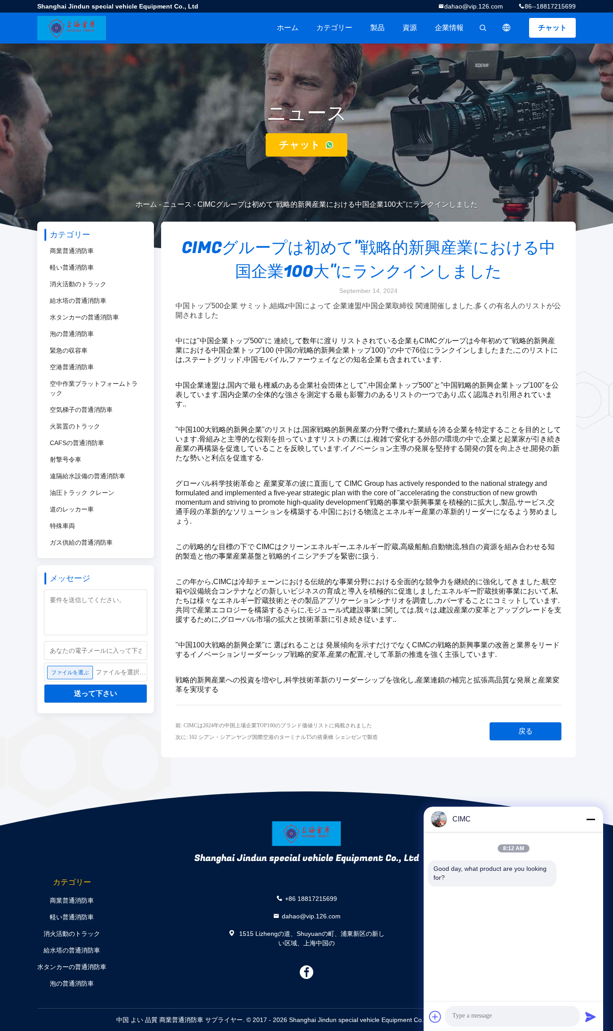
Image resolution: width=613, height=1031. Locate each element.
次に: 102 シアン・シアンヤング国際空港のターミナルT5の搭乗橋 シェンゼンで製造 (276, 737)
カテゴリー (334, 27)
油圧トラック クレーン (82, 492)
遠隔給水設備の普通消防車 (87, 476)
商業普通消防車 (72, 250)
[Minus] (590, 819)
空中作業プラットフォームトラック (94, 388)
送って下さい (95, 693)
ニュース (177, 204)
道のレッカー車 (72, 509)
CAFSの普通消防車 (77, 442)
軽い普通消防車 (72, 267)
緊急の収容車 (69, 350)
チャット (552, 27)
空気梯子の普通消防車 (81, 409)
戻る (525, 731)
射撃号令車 (65, 459)
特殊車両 (62, 525)
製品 (377, 27)
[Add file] (435, 1017)
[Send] (590, 1017)
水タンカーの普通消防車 (84, 317)
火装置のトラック (75, 426)
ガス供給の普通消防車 (81, 542)
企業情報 (449, 27)
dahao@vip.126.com (473, 6)
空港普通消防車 (72, 367)
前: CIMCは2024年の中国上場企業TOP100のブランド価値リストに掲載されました (273, 725)
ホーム (287, 27)
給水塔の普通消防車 (78, 300)
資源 (410, 27)
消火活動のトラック (78, 284)
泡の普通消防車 (72, 333)
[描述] (506, 28)
